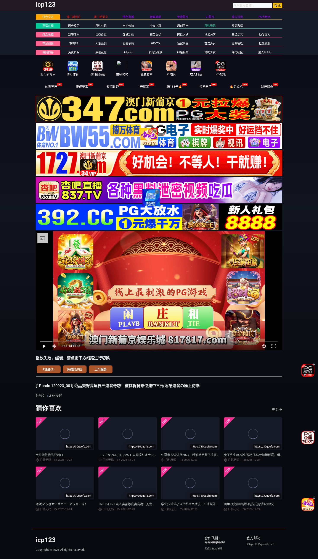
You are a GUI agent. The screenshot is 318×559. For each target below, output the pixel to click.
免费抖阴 (73, 52)
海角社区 (237, 52)
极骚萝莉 (128, 43)
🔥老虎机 (236, 86)
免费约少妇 (74, 369)
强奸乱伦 (128, 34)
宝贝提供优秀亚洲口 (49, 455)
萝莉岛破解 (155, 52)
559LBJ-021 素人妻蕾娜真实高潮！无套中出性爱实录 (134, 504)
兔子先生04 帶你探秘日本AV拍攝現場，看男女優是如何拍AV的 (266, 455)
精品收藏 (48, 34)
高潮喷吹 (237, 43)
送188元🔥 (174, 86)
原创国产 (182, 25)
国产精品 (73, 25)
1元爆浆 (143, 86)
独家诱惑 (182, 43)
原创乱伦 (101, 52)
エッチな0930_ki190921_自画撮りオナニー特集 (130, 455)
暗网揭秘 (48, 52)
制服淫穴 (73, 34)
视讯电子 (205, 86)
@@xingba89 (213, 548)
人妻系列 (101, 43)
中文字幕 (155, 25)
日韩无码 (210, 25)
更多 (275, 409)
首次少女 (210, 43)
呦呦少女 (210, 52)
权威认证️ (113, 86)
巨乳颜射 (264, 43)
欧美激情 (237, 25)
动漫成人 (264, 34)
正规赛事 (82, 86)
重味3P (73, 43)
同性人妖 (182, 34)
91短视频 (182, 52)
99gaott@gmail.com (260, 544)
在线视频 (48, 43)
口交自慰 (101, 34)
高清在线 (48, 25)
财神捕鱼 (267, 86)
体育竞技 (51, 86)
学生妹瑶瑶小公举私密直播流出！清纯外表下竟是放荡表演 (200, 504)
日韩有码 (101, 25)
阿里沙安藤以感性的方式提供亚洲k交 (249, 504)
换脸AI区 (210, 34)
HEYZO (155, 43)
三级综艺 (237, 34)
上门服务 (101, 369)
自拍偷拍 (128, 25)
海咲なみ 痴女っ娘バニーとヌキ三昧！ (62, 504)
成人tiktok (264, 52)
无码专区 (56, 395)
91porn (128, 52)
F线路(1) (49, 369)
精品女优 (155, 34)
